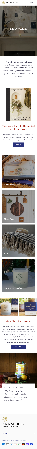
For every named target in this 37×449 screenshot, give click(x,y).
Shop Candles (18, 347)
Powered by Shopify (21, 440)
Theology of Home (11, 440)
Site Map (5, 433)
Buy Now (18, 144)
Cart (32, 3)
